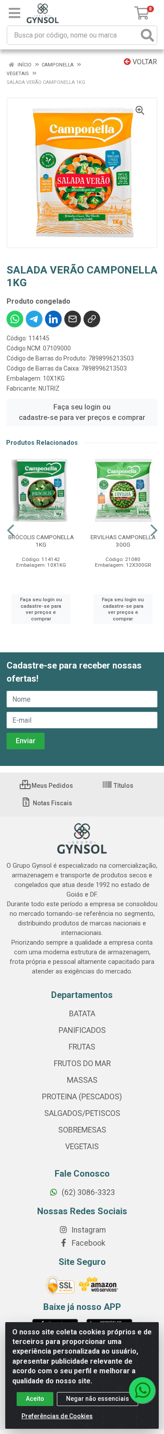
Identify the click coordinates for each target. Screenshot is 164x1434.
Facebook (87, 1243)
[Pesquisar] (147, 35)
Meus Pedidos (51, 785)
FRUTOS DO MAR (82, 1063)
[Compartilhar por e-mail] (72, 319)
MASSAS (82, 1080)
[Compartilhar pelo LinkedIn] (53, 319)
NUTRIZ (48, 388)
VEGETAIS (82, 1146)
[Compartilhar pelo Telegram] (34, 319)
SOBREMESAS (82, 1130)
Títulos (122, 785)
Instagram (88, 1230)
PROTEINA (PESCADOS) (82, 1096)
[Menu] (14, 13)
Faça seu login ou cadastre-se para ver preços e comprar (82, 412)
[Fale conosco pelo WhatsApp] (142, 1390)
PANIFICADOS (82, 1030)
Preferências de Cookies (57, 1416)
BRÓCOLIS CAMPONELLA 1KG (41, 540)
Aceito (35, 1398)
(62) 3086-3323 (87, 1192)
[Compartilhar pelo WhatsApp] (15, 319)
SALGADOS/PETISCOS (82, 1113)
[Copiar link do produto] (92, 319)
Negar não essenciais (97, 1398)
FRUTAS (82, 1047)
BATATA (82, 1013)
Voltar (144, 62)
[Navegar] (10, 530)
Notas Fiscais (51, 803)
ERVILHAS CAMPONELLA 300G (123, 540)
